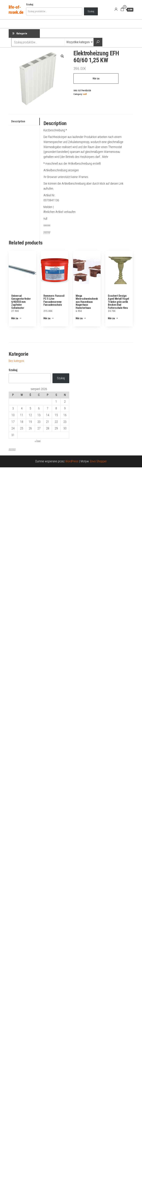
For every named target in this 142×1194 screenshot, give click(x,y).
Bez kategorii (16, 361)
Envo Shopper (98, 461)
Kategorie (21, 33)
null (85, 94)
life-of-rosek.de (16, 9)
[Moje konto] (116, 9)
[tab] (24, 121)
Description (18, 121)
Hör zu (96, 78)
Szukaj (29, 4)
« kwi (38, 441)
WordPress (71, 461)
